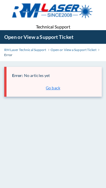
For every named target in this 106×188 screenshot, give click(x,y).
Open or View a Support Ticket (38, 37)
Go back (53, 87)
